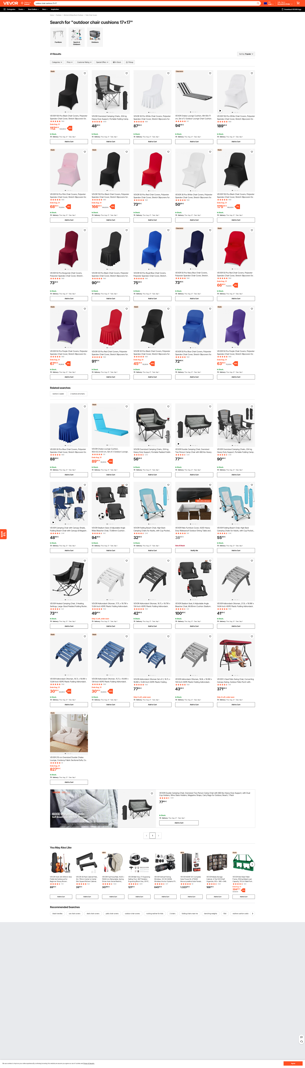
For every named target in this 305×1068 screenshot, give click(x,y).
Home (52, 15)
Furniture (58, 15)
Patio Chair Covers (91, 15)
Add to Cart (69, 142)
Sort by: (242, 54)
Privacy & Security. (88, 1063)
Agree (293, 1063)
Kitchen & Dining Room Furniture (73, 15)
